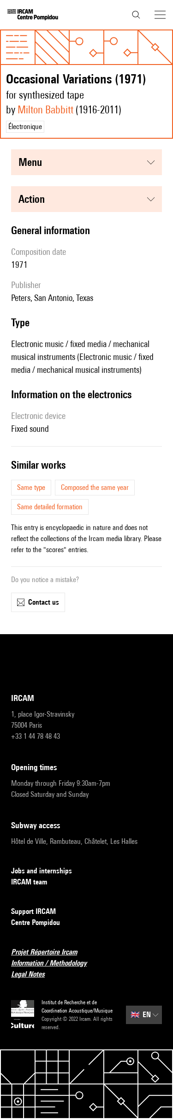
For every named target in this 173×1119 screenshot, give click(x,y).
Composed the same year (95, 487)
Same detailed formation (50, 506)
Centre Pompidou (35, 922)
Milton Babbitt (45, 109)
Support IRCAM (33, 911)
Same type (31, 487)
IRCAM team (29, 882)
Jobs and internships (41, 870)
